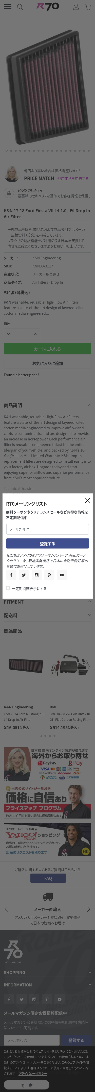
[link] (11, 574)
